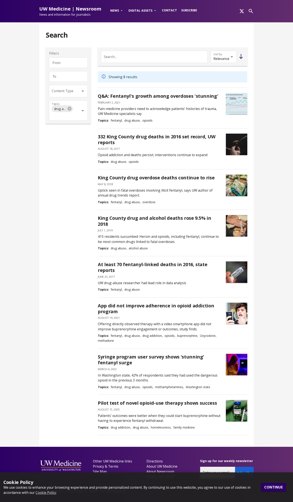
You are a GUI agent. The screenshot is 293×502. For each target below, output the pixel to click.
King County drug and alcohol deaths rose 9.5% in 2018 (154, 221)
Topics (55, 104)
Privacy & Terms (105, 466)
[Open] (82, 91)
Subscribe (189, 10)
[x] (242, 11)
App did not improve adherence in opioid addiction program (156, 308)
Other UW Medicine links (112, 461)
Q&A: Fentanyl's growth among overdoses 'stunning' (158, 96)
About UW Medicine (161, 466)
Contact (169, 10)
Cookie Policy (46, 492)
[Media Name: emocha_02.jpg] (236, 313)
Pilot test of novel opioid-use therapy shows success (157, 403)
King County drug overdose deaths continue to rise (156, 177)
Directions (154, 461)
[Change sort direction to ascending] (240, 57)
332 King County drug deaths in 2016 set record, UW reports (157, 139)
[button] (117, 10)
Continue (273, 487)
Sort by (217, 54)
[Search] (250, 11)
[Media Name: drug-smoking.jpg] (236, 364)
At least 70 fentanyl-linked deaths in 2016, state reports (152, 267)
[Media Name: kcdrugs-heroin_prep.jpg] (236, 144)
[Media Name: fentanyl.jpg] (236, 272)
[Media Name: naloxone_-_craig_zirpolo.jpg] (236, 226)
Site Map (100, 471)
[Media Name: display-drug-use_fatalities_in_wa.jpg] (236, 103)
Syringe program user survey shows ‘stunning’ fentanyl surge (151, 360)
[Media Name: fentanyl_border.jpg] (236, 185)
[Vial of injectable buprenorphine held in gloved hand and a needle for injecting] (236, 410)
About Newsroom (160, 471)
